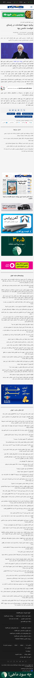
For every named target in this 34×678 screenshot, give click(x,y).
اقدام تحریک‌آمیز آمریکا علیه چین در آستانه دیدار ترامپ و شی (19, 575)
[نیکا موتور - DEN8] (17, 207)
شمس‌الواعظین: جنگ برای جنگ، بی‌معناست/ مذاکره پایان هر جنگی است (17, 505)
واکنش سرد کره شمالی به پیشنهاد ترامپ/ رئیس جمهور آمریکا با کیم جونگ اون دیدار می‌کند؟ (18, 567)
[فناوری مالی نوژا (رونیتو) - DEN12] (17, 394)
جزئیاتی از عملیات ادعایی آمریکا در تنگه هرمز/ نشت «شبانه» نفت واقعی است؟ (17, 543)
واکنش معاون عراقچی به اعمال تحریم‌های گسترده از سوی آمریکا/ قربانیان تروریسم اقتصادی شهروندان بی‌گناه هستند (17, 487)
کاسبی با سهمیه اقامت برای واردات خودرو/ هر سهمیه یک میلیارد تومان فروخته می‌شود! (17, 426)
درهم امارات (4, 2)
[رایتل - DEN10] (17, 265)
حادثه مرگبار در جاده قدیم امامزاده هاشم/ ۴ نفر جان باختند (19, 342)
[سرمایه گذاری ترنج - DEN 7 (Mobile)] (17, 15)
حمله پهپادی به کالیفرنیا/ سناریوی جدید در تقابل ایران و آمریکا (19, 306)
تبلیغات (21, 645)
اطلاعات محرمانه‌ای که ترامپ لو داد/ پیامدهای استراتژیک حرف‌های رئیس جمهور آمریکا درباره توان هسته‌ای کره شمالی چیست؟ (17, 502)
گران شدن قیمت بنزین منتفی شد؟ (25, 552)
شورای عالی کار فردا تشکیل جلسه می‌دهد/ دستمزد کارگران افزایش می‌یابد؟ (18, 435)
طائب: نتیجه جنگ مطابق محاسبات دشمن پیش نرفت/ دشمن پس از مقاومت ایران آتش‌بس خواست (18, 450)
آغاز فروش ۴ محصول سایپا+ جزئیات (25, 364)
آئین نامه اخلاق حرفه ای (25, 657)
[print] (10, 110)
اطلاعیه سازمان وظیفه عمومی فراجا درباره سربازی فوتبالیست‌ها (19, 442)
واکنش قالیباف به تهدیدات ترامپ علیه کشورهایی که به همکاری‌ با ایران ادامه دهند (17, 417)
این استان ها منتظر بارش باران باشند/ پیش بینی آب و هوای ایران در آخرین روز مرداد (18, 331)
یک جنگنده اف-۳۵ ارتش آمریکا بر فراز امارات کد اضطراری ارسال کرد (18, 327)
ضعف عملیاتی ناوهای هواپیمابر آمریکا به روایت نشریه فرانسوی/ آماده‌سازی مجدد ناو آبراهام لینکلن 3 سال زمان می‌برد (19, 559)
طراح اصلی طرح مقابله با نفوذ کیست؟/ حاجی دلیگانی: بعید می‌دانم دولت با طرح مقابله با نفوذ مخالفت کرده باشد (18, 378)
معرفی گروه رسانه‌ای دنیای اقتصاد (23, 616)
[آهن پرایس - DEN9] (17, 223)
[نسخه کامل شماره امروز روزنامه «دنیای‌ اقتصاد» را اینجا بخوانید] (17, 183)
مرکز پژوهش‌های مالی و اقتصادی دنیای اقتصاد (20, 633)
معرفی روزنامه (27, 654)
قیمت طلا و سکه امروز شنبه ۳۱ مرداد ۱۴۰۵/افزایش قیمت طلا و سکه (18, 414)
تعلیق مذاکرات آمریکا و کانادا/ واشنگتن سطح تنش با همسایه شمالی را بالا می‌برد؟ (17, 592)
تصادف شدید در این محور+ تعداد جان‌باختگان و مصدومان (20, 578)
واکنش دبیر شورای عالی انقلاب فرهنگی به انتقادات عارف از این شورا (18, 361)
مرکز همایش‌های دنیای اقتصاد (11, 628)
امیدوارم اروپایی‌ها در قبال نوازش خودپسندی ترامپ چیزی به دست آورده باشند (18, 139)
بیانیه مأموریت (18, 654)
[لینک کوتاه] (24, 110)
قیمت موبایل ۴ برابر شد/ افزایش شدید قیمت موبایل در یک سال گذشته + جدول (17, 313)
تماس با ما (28, 645)
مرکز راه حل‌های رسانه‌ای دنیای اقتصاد (22, 636)
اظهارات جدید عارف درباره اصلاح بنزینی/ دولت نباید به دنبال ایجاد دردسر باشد (17, 516)
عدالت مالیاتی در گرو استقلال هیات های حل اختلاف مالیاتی (20, 146)
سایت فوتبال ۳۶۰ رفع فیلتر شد (26, 461)
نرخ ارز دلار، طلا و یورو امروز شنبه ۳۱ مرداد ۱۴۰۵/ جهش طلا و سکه (18, 491)
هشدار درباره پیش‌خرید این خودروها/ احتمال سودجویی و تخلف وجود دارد (17, 555)
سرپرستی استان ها (7, 645)
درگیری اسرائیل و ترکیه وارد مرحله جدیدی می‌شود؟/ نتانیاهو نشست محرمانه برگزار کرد (18, 548)
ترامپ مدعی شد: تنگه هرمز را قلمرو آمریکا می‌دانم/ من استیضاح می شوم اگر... (18, 335)
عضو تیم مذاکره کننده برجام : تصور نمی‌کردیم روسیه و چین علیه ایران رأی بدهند (17, 286)
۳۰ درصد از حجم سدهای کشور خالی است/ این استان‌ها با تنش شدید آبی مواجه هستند (17, 479)
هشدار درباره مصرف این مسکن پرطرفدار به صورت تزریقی (20, 339)
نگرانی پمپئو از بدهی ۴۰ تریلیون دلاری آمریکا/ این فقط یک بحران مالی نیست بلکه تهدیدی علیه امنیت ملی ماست (17, 348)
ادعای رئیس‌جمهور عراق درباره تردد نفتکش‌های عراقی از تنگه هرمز (18, 454)
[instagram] (26, 661)
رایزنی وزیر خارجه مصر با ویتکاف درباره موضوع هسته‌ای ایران (19, 143)
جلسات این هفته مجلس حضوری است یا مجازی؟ (22, 483)
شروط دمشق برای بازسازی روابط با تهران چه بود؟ (22, 324)
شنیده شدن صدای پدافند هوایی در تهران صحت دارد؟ (21, 367)
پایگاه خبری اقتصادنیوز (26, 621)
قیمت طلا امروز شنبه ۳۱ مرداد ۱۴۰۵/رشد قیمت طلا (22, 513)
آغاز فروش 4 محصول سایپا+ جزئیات (25, 471)
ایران (18, 114)
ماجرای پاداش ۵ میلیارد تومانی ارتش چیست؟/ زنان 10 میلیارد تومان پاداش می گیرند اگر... (18, 528)
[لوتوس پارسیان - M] (17, 675)
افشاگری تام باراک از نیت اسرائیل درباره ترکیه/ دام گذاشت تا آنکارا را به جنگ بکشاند (17, 585)
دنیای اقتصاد (11, 114)
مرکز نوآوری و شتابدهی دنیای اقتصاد (22, 630)
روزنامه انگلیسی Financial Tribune (23, 639)
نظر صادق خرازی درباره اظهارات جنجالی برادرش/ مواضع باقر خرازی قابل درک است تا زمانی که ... (17, 539)
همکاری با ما (28, 648)
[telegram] (12, 110)
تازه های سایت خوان (17, 410)
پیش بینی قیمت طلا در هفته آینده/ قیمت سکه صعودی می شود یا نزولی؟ (18, 302)
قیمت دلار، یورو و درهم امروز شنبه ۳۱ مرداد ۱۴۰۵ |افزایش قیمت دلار (17, 494)
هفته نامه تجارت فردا (13, 619)
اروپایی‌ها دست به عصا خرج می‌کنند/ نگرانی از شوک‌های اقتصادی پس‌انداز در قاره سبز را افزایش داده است (18, 457)
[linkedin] (15, 110)
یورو (20, 2)
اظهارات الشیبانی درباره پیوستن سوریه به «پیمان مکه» (21, 374)
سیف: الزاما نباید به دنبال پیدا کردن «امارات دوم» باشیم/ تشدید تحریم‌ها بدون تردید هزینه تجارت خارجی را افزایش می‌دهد (17, 422)
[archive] (8, 661)
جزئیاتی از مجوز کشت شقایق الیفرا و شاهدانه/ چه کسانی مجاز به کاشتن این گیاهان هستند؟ (17, 521)
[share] (14, 661)
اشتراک (15, 645)
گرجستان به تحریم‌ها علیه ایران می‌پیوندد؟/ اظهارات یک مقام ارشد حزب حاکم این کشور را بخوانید (17, 475)
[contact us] (11, 661)
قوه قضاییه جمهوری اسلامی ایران (23, 116)
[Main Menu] (31, 6)
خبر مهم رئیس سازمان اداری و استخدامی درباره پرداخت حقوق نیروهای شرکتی (17, 497)
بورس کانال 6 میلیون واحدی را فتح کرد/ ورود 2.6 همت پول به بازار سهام (18, 445)
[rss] (17, 661)
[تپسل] (1, 87)
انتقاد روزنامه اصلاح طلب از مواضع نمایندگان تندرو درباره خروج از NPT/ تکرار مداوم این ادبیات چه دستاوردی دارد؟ (17, 604)
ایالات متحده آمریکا (27, 114)
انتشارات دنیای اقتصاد (26, 628)
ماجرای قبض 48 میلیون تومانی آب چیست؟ (23, 439)
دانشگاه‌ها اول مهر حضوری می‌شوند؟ (25, 469)
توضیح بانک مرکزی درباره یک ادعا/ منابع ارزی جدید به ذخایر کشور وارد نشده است (17, 431)
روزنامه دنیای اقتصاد (8, 616)
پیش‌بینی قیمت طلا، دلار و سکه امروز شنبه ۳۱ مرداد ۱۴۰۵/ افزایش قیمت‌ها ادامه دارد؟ (18, 571)
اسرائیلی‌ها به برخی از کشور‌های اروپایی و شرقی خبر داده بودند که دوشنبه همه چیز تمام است (18, 150)
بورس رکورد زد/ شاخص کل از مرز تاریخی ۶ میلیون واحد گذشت (19, 563)
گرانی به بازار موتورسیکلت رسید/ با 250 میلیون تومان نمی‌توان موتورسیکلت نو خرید (19, 465)
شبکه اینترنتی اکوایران (26, 619)
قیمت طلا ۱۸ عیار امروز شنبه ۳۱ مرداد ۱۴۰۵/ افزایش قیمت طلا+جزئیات (17, 600)
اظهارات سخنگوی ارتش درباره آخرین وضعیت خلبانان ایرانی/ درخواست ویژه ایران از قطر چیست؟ (17, 357)
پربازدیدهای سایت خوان (17, 276)
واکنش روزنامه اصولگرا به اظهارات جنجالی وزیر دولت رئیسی (20, 345)
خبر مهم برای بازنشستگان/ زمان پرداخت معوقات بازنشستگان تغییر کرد (17, 309)
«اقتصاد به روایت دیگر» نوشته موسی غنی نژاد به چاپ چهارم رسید (18, 588)
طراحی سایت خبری (27, 670)
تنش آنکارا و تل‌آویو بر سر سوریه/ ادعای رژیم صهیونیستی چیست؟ (18, 525)
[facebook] (21, 110)
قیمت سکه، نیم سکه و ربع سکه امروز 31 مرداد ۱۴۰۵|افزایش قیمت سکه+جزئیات (18, 509)
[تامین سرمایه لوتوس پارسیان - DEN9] (17, 246)
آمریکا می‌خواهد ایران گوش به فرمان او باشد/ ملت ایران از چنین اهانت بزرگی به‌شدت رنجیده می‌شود (18, 134)
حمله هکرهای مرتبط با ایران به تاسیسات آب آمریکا (22, 581)
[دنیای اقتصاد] (15, 7)
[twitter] (18, 110)
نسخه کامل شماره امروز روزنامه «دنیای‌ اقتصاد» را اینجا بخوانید (17, 197)
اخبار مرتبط (17, 130)
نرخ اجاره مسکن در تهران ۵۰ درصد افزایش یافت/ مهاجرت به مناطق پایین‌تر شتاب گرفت (18, 353)
